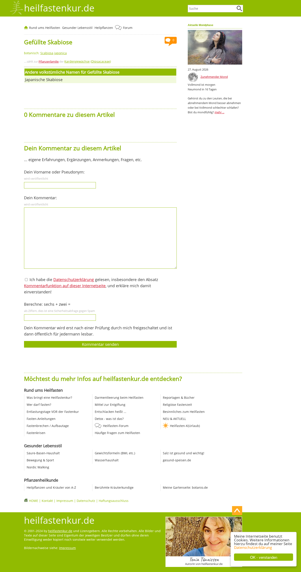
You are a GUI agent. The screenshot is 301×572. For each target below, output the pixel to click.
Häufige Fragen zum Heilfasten (117, 433)
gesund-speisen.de (177, 460)
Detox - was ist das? (109, 419)
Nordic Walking (38, 467)
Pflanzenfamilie (49, 61)
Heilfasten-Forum (115, 426)
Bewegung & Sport (40, 460)
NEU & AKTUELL (174, 419)
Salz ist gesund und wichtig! (183, 453)
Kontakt (47, 501)
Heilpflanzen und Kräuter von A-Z (51, 487)
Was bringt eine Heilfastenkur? (49, 397)
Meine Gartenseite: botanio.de (185, 487)
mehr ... (219, 112)
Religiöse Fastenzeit (177, 404)
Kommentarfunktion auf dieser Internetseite (65, 285)
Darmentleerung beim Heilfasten (119, 397)
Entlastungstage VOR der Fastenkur (53, 412)
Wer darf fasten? (39, 404)
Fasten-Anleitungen (41, 419)
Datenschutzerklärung (253, 547)
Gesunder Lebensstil (77, 28)
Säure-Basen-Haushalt (43, 453)
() (87, 61)
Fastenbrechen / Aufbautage (48, 426)
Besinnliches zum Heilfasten (184, 412)
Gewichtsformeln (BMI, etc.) (115, 453)
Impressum (64, 501)
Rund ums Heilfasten (44, 28)
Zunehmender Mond (214, 77)
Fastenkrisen (36, 433)
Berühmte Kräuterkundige (114, 487)
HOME (33, 501)
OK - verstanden (263, 557)
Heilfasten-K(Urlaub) (185, 426)
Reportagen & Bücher (179, 397)
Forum (127, 28)
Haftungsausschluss (113, 501)
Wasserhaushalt (107, 460)
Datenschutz (86, 501)
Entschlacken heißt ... (110, 412)
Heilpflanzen (104, 28)
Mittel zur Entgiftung (110, 404)
